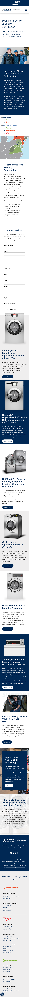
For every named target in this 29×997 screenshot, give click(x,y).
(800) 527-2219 (7, 910)
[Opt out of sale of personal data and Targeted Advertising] (2, 994)
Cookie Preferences (22, 865)
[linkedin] (18, 853)
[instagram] (14, 853)
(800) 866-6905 (7, 930)
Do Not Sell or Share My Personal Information (15, 867)
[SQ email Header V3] (14, 839)
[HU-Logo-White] (14, 4)
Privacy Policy (5, 865)
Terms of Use (13, 865)
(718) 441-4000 (7, 898)
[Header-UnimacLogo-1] (18, 1)
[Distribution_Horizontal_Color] (11, 9)
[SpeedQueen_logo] (9, 1)
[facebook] (11, 853)
